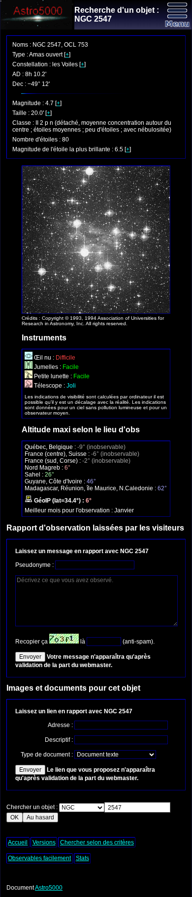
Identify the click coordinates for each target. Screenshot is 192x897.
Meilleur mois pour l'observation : (69, 510)
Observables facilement (39, 858)
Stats (82, 858)
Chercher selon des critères (97, 842)
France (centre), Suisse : (58, 453)
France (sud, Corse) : (53, 460)
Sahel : (35, 474)
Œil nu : (44, 357)
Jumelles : (47, 367)
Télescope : (49, 385)
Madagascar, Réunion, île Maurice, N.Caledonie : (91, 488)
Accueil (18, 842)
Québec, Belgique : (51, 447)
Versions (44, 842)
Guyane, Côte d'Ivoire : (56, 481)
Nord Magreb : (44, 467)
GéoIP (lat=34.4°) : (59, 500)
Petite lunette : (52, 376)
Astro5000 (49, 887)
